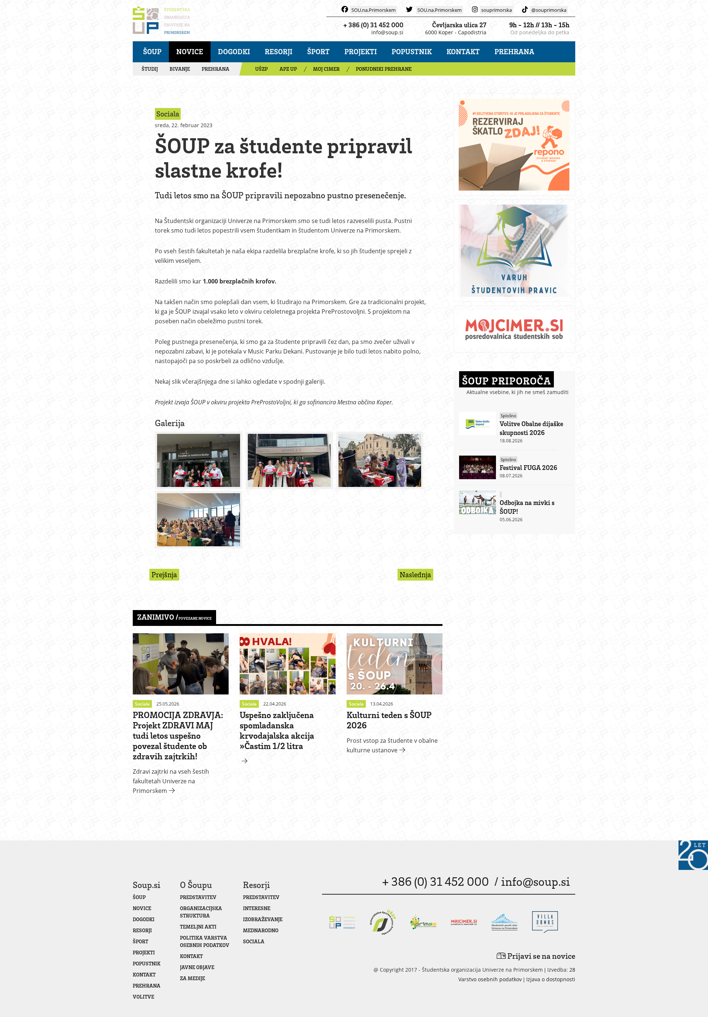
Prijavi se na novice (540, 956)
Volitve (143, 996)
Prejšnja (164, 574)
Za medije (192, 978)
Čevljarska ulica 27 (459, 25)
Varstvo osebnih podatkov (490, 979)
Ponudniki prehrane (384, 69)
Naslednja (415, 574)
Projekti (360, 51)
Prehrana (514, 51)
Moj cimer (326, 69)
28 (572, 969)
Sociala (253, 941)
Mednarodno (260, 930)
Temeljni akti (198, 926)
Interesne (256, 908)
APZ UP (288, 69)
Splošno (508, 415)
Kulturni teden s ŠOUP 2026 (389, 719)
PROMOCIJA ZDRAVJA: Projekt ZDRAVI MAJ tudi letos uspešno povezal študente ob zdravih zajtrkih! (178, 735)
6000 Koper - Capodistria (455, 32)
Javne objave (197, 967)
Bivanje (180, 69)
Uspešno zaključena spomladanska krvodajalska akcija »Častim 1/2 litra (277, 730)
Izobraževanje (262, 919)
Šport (318, 51)
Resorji (278, 51)
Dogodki (234, 51)
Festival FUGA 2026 (528, 467)
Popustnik (412, 51)
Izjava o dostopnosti (550, 979)
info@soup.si (387, 32)
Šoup (152, 51)
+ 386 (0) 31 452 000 (373, 25)
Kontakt (463, 51)
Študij (150, 69)
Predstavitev (198, 897)
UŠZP (261, 69)
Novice (189, 51)
